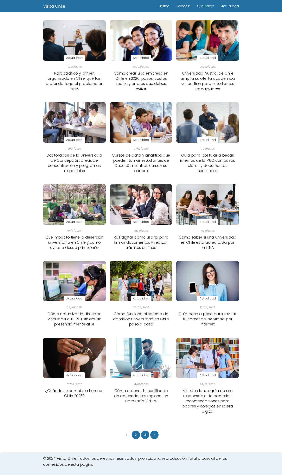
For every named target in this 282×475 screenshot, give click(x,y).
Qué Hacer (205, 6)
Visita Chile (54, 6)
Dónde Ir (183, 6)
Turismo (163, 6)
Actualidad (230, 6)
